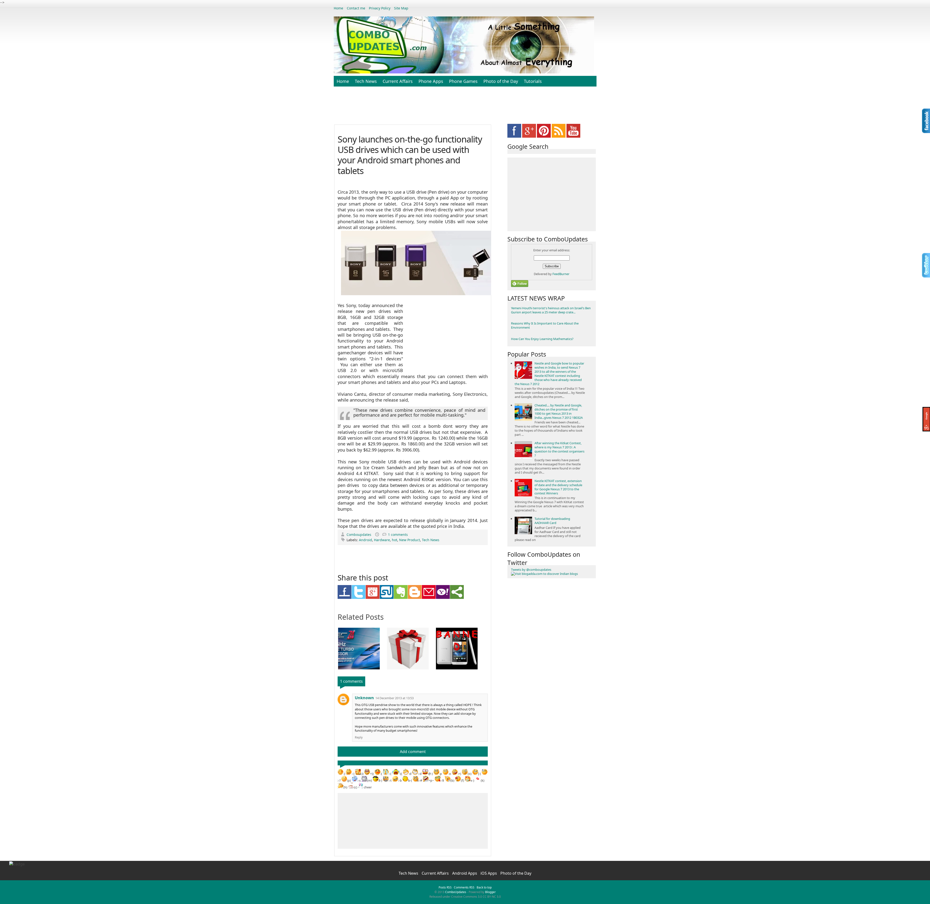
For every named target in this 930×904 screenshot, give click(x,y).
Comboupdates (359, 534)
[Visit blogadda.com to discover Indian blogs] (544, 573)
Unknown (364, 697)
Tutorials (533, 81)
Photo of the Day (500, 81)
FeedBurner (560, 274)
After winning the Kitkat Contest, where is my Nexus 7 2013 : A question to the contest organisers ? (559, 449)
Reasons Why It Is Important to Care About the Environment (545, 325)
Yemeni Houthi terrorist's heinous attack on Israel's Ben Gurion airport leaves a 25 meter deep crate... (551, 310)
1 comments (398, 534)
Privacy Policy (379, 8)
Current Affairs (398, 81)
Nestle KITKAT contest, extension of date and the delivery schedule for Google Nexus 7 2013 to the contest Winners (558, 487)
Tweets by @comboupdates (531, 569)
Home (338, 8)
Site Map (401, 8)
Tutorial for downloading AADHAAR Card (552, 520)
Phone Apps (430, 81)
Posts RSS (445, 887)
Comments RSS (464, 887)
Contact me (356, 8)
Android (365, 540)
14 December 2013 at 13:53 (394, 698)
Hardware (382, 540)
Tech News (366, 81)
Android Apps (465, 873)
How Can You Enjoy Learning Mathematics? (542, 339)
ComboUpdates (455, 892)
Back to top (484, 887)
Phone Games (463, 81)
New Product (409, 540)
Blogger (490, 892)
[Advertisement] (465, 108)
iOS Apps (489, 873)
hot (394, 540)
